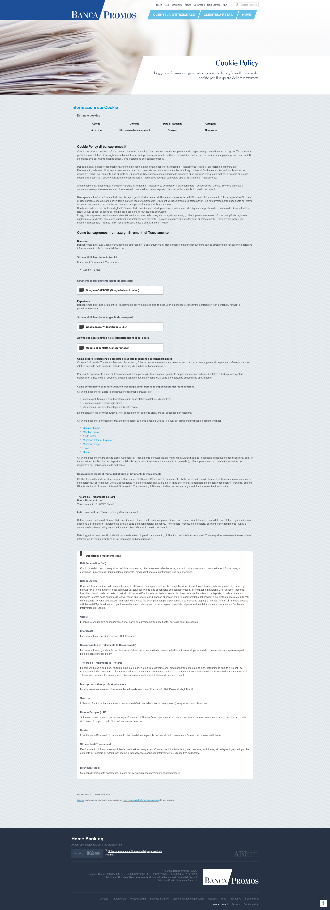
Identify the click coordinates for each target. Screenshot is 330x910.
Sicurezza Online (159, 898)
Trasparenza (119, 898)
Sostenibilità (252, 898)
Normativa (235, 898)
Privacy (235, 904)
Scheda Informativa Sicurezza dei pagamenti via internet (133, 852)
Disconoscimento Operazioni (188, 898)
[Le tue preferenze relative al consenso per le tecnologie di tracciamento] (323, 903)
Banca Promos (104, 10)
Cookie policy (251, 904)
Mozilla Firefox (91, 432)
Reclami (212, 898)
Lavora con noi (219, 904)
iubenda (80, 799)
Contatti (104, 898)
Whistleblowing (137, 898)
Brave (86, 448)
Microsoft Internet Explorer (97, 440)
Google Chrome (91, 428)
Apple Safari (89, 436)
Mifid (223, 898)
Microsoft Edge (91, 444)
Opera (86, 452)
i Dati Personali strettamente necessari (141, 799)
